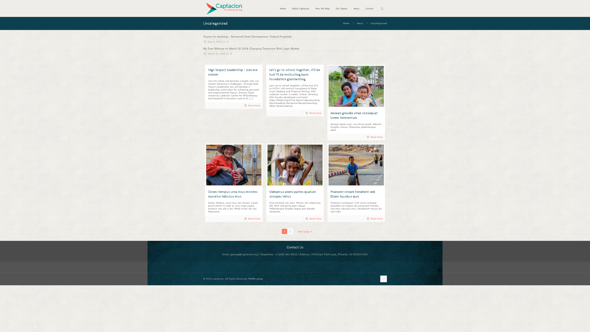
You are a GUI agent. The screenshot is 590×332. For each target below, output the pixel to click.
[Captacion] (224, 8)
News (360, 23)
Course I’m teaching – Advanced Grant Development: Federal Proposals (247, 36)
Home (346, 23)
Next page (304, 231)
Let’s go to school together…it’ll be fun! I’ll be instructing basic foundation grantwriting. (294, 74)
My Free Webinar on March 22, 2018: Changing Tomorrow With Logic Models (251, 48)
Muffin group (255, 278)
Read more (254, 105)
